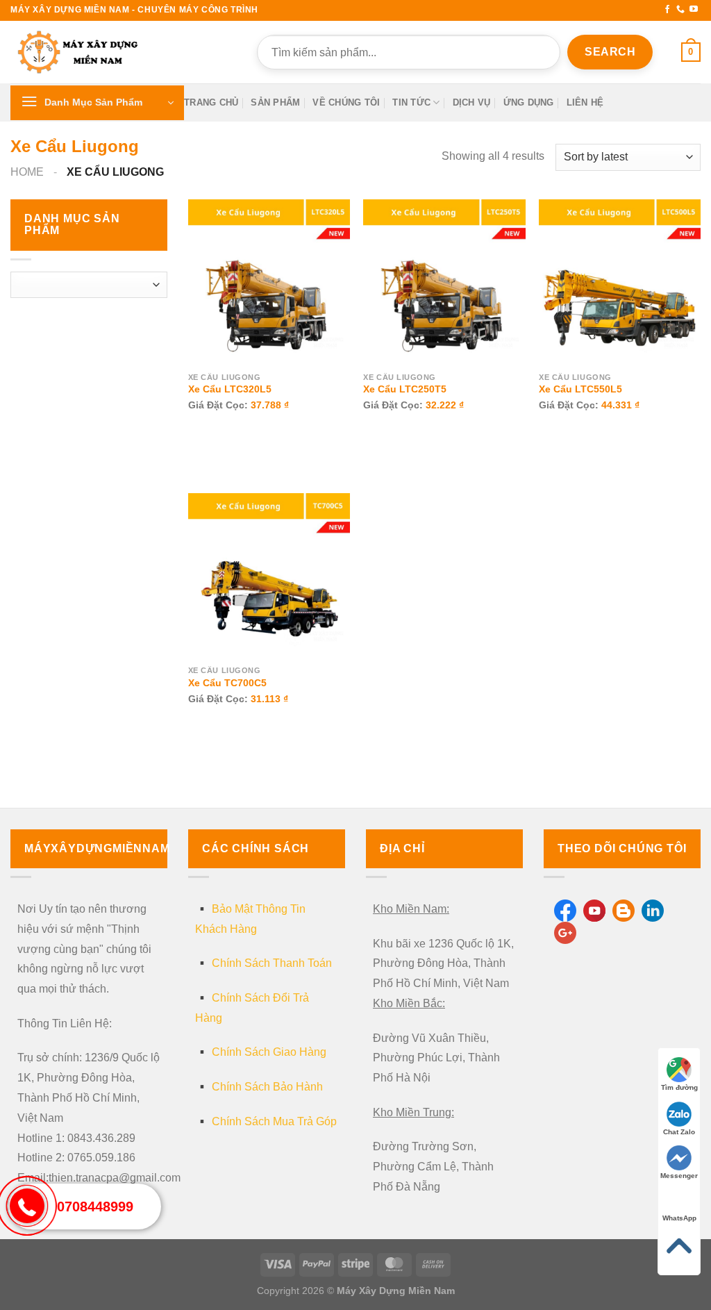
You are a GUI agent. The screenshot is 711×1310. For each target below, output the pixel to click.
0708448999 (95, 1206)
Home (27, 172)
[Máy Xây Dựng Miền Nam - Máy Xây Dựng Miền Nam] (79, 52)
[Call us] (680, 10)
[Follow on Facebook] (667, 10)
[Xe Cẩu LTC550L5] (620, 280)
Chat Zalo (679, 1132)
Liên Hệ (585, 102)
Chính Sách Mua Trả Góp (274, 1121)
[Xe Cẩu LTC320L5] (269, 280)
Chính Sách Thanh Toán (272, 963)
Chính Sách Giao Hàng (269, 1052)
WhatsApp (679, 1218)
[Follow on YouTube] (693, 10)
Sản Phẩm (275, 102)
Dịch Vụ (472, 102)
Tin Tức (411, 102)
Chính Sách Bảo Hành (267, 1087)
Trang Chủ (211, 102)
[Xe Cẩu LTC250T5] (444, 280)
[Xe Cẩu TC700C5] (269, 574)
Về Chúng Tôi (346, 102)
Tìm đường (679, 1087)
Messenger (679, 1175)
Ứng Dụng (528, 102)
